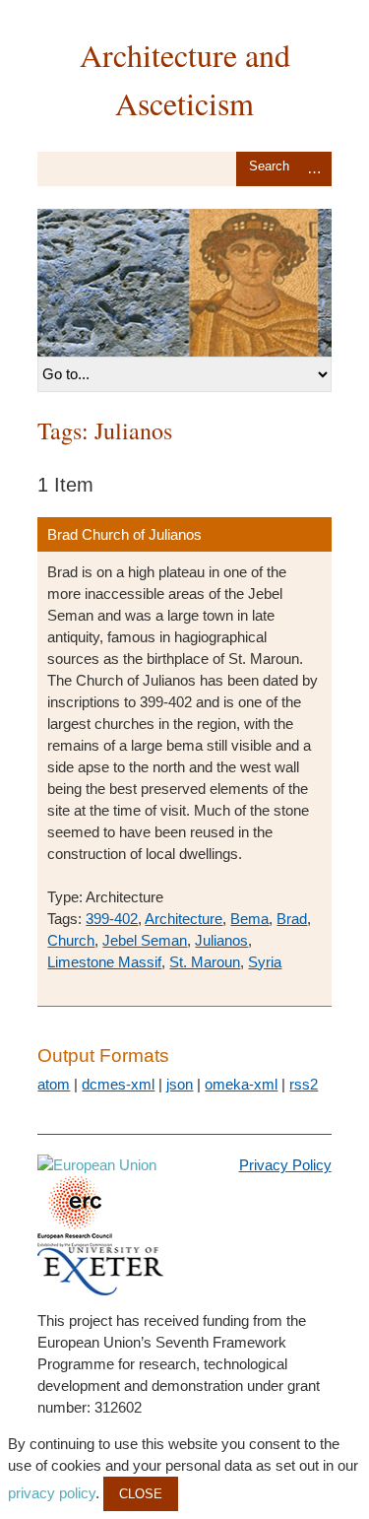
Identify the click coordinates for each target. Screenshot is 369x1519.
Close (140, 1493)
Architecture (183, 918)
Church (70, 940)
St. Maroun (204, 962)
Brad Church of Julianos (124, 534)
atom (53, 1084)
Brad (292, 918)
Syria (264, 962)
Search (269, 169)
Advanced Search (315, 169)
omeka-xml (241, 1084)
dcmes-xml (118, 1084)
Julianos (221, 940)
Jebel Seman (144, 940)
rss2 (303, 1084)
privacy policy (51, 1493)
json (179, 1084)
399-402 (112, 918)
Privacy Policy (285, 1164)
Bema (249, 918)
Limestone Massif (104, 962)
